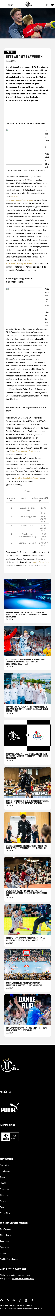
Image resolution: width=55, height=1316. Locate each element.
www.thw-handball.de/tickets (27, 478)
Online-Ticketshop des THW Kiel (23, 451)
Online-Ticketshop (41, 562)
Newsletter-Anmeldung (23, 1278)
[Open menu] (3, 4)
